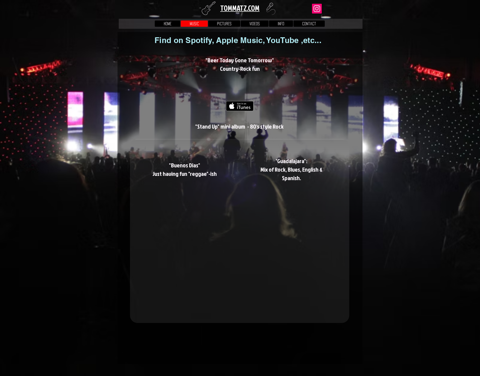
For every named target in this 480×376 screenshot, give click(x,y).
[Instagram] (317, 9)
